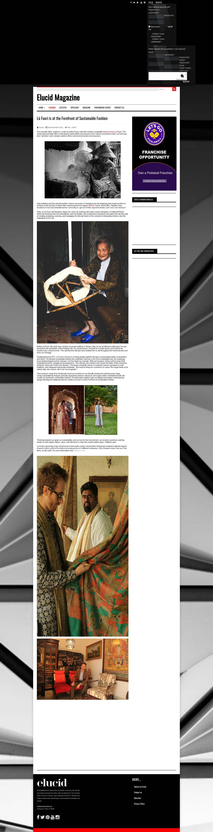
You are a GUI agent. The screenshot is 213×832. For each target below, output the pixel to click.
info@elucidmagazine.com (44, 806)
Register (186, 82)
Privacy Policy (139, 804)
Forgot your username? (157, 40)
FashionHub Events (102, 108)
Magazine (86, 108)
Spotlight (75, 108)
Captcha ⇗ (181, 79)
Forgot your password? (157, 35)
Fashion (52, 108)
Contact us (119, 108)
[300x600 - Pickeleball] (154, 153)
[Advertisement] (150, 226)
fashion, (91, 206)
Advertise (137, 798)
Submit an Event (140, 787)
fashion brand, (109, 132)
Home (41, 108)
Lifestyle (63, 108)
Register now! (154, 10)
